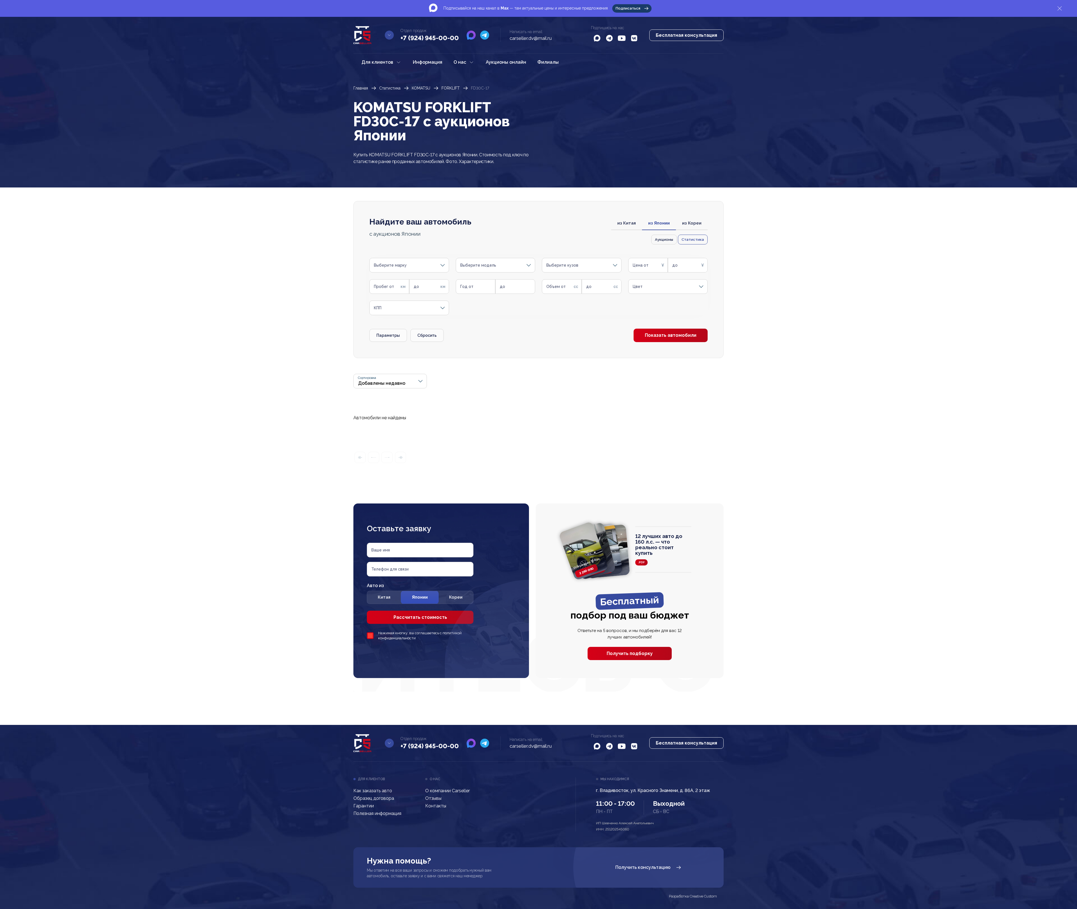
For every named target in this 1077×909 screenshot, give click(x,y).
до (675, 265)
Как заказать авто (372, 790)
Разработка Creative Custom (693, 896)
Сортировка (367, 378)
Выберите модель (478, 265)
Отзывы (433, 798)
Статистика (390, 88)
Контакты (435, 806)
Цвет (638, 286)
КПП (377, 308)
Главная (360, 88)
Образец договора (373, 798)
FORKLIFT (450, 88)
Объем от (556, 286)
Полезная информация (377, 813)
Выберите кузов (562, 265)
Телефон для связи (390, 569)
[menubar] (460, 62)
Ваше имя (380, 550)
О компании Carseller (447, 790)
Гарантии (363, 806)
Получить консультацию (643, 867)
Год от (466, 286)
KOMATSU (421, 88)
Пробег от (384, 286)
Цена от (640, 265)
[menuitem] (381, 62)
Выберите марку (390, 265)
